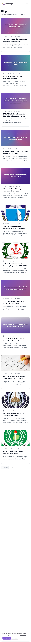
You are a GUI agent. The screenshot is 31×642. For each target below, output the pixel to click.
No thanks (14, 638)
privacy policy (23, 635)
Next (12, 467)
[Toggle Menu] (27, 3)
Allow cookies (6, 638)
